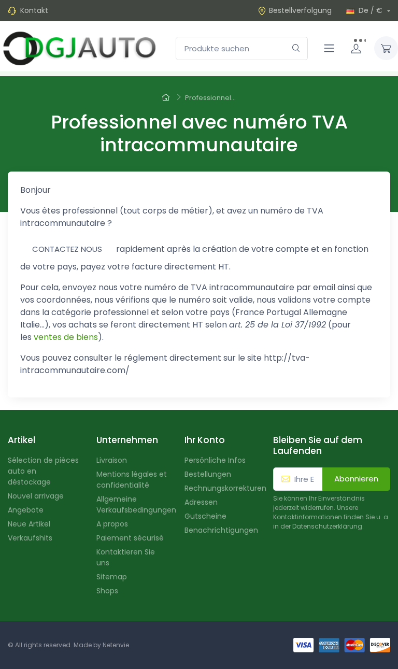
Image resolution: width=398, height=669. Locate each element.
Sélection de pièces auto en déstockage (43, 471)
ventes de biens (66, 337)
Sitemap (111, 577)
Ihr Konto (204, 440)
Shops (107, 591)
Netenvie (116, 644)
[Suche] (296, 48)
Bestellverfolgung (300, 10)
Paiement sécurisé (130, 538)
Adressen (201, 502)
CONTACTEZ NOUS (67, 249)
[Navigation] (329, 48)
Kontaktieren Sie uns (125, 557)
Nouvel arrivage (36, 496)
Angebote (26, 510)
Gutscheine (205, 516)
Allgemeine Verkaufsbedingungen (132, 504)
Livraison (111, 460)
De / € (371, 10)
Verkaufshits (30, 538)
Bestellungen (207, 474)
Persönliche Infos (215, 460)
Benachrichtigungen (221, 530)
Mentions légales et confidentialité (131, 479)
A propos (112, 524)
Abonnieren (356, 478)
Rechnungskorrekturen (221, 488)
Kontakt (34, 10)
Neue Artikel (29, 524)
